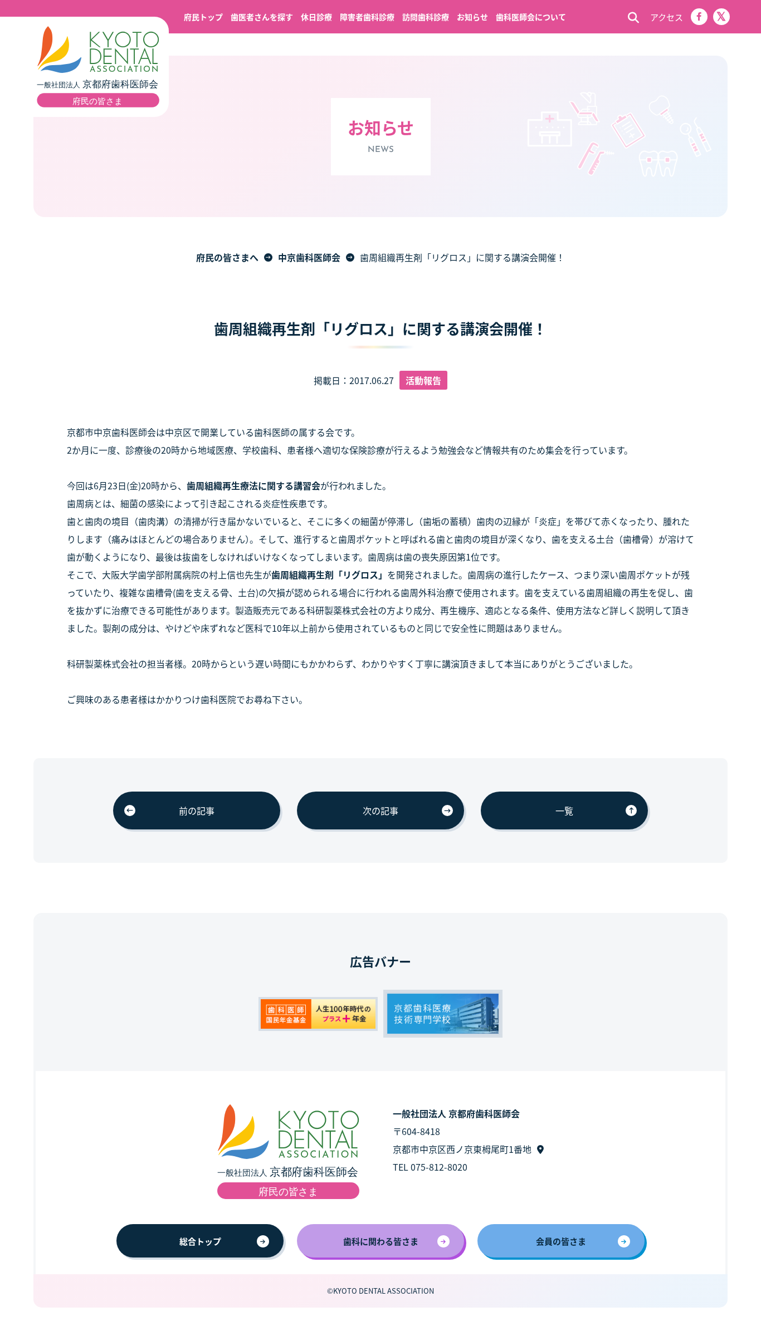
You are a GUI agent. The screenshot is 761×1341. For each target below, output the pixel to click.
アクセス (666, 17)
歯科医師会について (531, 16)
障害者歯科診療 (367, 16)
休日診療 (316, 16)
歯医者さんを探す (262, 16)
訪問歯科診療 (425, 16)
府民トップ (203, 16)
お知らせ (472, 16)
